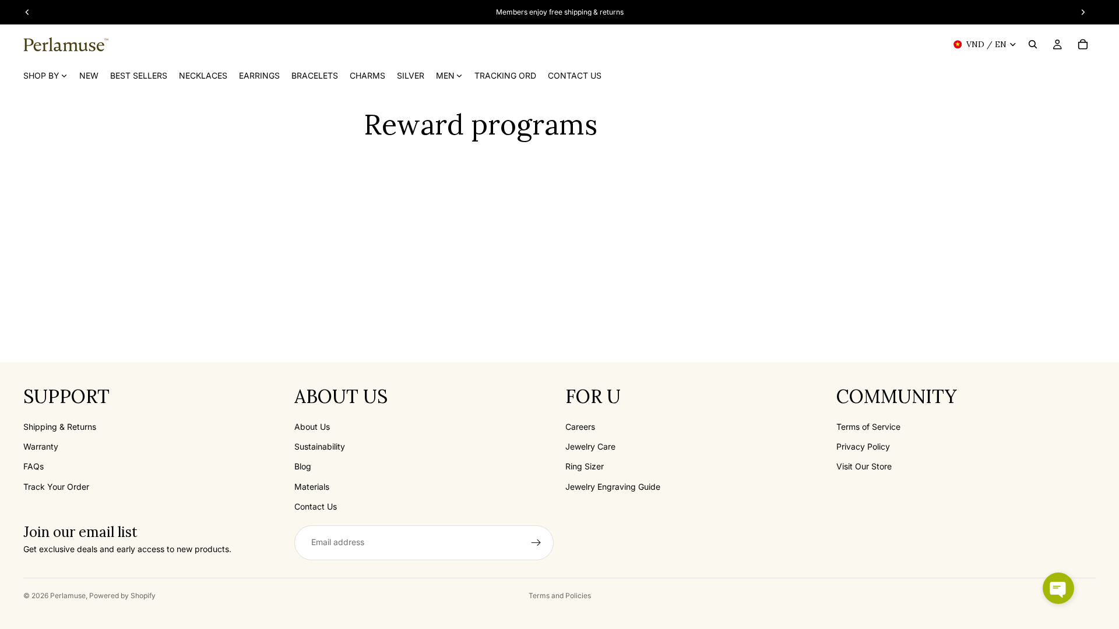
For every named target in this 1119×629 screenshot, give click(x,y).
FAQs (33, 467)
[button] (1058, 588)
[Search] (1033, 44)
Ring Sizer (584, 467)
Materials (311, 487)
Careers (580, 427)
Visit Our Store (864, 467)
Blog (302, 467)
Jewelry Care (590, 446)
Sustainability (319, 446)
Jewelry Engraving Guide (612, 487)
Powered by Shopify (122, 595)
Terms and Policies (560, 595)
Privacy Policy (863, 446)
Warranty (40, 446)
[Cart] (1083, 44)
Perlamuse (68, 595)
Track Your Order (56, 487)
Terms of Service (868, 427)
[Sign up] (536, 543)
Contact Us (315, 506)
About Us (312, 427)
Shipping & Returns (59, 427)
